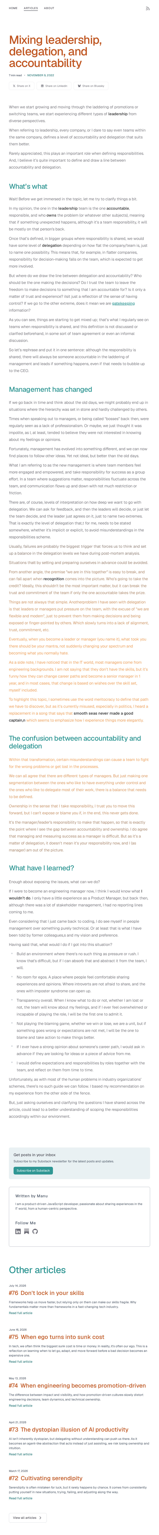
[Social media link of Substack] (26, 1231)
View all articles (24, 1518)
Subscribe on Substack (33, 1171)
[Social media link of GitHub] (35, 1231)
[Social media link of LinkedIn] (18, 1231)
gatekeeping (123, 303)
